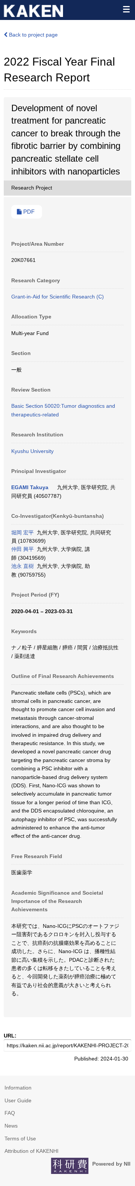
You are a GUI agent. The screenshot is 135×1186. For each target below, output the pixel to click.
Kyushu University (32, 451)
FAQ (9, 1113)
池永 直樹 (22, 566)
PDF (28, 212)
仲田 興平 (22, 549)
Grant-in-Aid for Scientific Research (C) (57, 297)
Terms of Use (20, 1138)
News (11, 1126)
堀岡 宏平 (22, 532)
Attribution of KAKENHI (31, 1151)
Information (18, 1088)
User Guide (18, 1100)
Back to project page (33, 35)
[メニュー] (126, 9)
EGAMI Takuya (29, 487)
